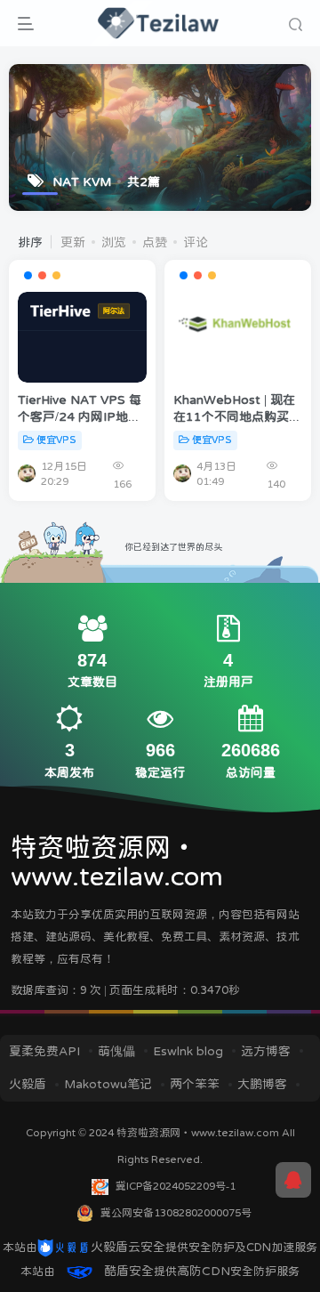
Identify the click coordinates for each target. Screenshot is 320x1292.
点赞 (154, 242)
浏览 (113, 242)
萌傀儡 (116, 1051)
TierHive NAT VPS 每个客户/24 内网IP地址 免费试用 (79, 416)
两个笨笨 (195, 1084)
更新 (72, 242)
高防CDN (203, 1270)
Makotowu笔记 (108, 1084)
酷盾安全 (129, 1270)
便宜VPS (56, 440)
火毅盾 (27, 1084)
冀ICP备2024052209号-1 (176, 1186)
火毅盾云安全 (128, 1246)
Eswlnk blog (188, 1051)
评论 (195, 242)
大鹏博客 (262, 1084)
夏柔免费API (44, 1051)
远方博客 (266, 1051)
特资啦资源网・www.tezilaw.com (199, 1132)
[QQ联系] (293, 1180)
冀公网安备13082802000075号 (176, 1212)
